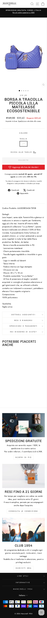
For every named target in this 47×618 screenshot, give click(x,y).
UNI (23, 143)
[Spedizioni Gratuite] (23, 425)
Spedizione (22, 121)
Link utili (22, 576)
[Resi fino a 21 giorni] (23, 476)
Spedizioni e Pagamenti (23, 326)
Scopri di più (23, 457)
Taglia (23, 139)
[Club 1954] (23, 530)
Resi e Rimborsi (23, 320)
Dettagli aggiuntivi (23, 314)
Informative (23, 582)
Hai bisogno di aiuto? (23, 332)
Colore (23, 133)
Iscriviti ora (24, 568)
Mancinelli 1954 (23, 589)
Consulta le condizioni (23, 511)
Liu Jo (23, 95)
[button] (23, 167)
